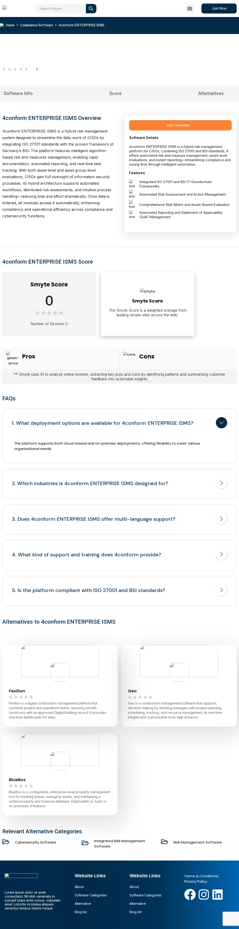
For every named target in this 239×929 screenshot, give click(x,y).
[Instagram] (204, 894)
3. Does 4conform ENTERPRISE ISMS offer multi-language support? (93, 519)
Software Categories (91, 895)
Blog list (81, 912)
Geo (132, 691)
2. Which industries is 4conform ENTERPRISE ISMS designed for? (90, 483)
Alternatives (211, 93)
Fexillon (17, 691)
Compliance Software (36, 25)
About (79, 887)
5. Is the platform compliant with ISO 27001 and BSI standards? (88, 590)
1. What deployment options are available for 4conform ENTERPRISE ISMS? (102, 423)
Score (115, 93)
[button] (190, 8)
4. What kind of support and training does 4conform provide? (86, 554)
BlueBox (17, 780)
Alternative (83, 903)
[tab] (119, 424)
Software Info (18, 93)
